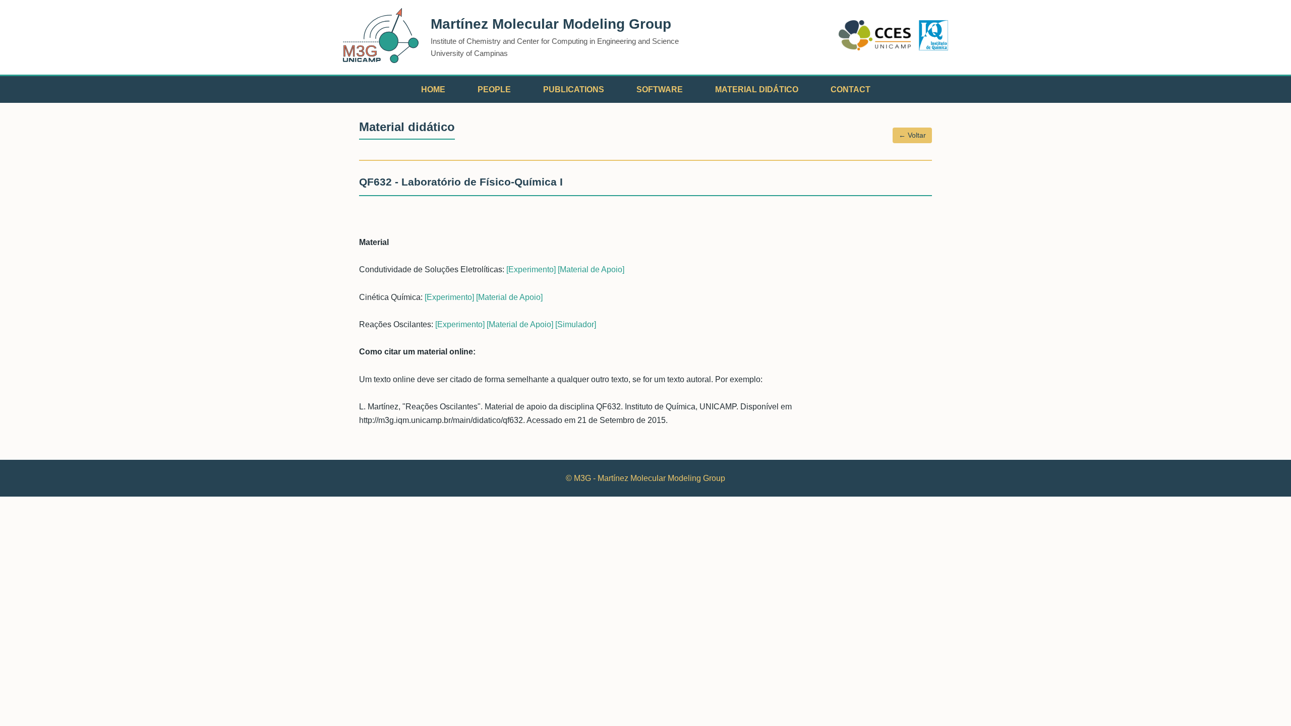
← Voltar (912, 135)
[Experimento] (531, 269)
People (494, 89)
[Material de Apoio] (591, 269)
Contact (850, 89)
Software (659, 89)
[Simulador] (575, 324)
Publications (573, 89)
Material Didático (756, 89)
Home (433, 89)
